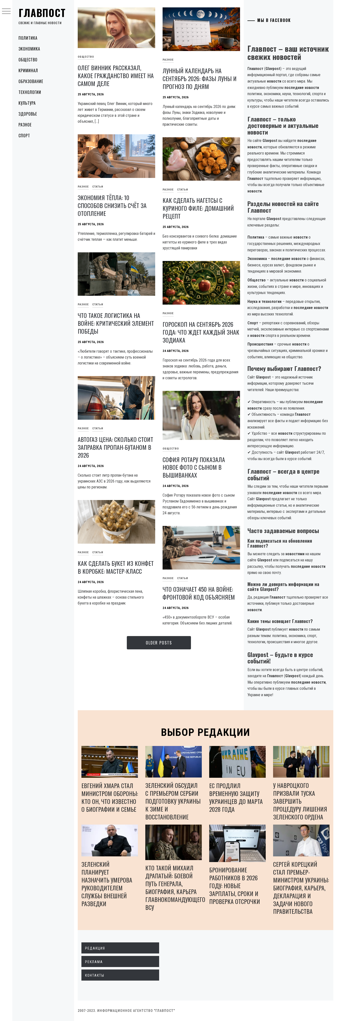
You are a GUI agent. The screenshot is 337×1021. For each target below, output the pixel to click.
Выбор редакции (205, 732)
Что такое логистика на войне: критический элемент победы (116, 323)
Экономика (29, 49)
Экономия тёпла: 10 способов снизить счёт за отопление (112, 205)
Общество (28, 60)
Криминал (28, 70)
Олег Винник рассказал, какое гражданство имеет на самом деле (116, 75)
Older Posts (159, 643)
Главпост (42, 12)
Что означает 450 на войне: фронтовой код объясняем (199, 593)
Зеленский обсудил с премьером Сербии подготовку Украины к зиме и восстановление (173, 801)
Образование (31, 81)
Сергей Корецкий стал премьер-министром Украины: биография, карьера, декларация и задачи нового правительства (301, 888)
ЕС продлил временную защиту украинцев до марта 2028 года (236, 797)
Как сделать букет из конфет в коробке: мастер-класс (116, 567)
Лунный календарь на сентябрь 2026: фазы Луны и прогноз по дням (200, 78)
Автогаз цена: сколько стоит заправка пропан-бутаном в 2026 (115, 447)
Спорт (24, 135)
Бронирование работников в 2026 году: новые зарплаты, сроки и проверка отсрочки (234, 885)
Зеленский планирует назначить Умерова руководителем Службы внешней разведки (106, 884)
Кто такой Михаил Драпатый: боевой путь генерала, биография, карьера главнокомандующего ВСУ (175, 887)
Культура (27, 103)
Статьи (97, 186)
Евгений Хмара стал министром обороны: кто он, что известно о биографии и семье (109, 797)
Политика (28, 38)
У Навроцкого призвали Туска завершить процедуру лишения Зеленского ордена (300, 801)
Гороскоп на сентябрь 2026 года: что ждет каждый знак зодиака (201, 332)
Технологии (30, 92)
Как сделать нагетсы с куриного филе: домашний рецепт (198, 208)
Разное (25, 125)
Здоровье (28, 114)
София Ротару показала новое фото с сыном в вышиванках (194, 467)
